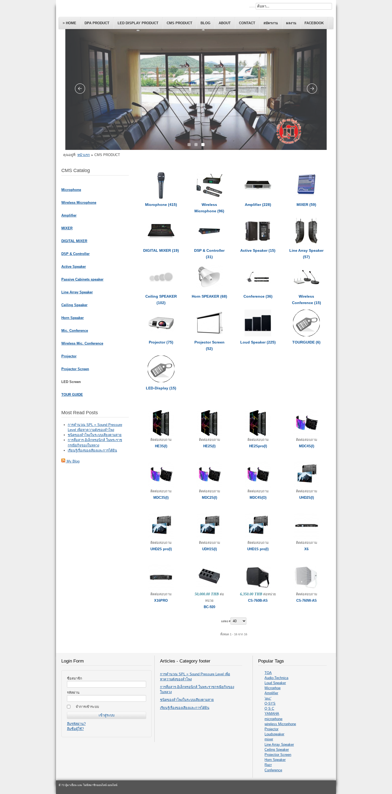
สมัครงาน (270, 23)
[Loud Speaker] (258, 335)
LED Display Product (138, 23)
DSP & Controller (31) (209, 253)
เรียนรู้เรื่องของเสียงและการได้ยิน (184, 708)
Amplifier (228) (258, 204)
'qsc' (268, 698)
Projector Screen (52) (209, 345)
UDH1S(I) (209, 549)
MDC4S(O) (258, 498)
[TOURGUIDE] (306, 335)
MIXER (67, 228)
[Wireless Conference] (306, 289)
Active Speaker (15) (257, 250)
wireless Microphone (280, 724)
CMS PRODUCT (179, 23)
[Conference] (258, 289)
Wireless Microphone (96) (209, 207)
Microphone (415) (161, 204)
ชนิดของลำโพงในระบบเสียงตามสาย (187, 700)
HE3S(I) (161, 446)
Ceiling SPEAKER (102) (161, 299)
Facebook (314, 23)
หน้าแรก (83, 155)
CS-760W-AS (306, 601)
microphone (273, 719)
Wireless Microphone (78, 203)
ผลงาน (291, 23)
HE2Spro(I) (258, 446)
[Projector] (161, 335)
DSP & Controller (75, 254)
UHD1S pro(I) (258, 549)
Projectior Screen (278, 755)
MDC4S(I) (306, 446)
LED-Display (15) (161, 388)
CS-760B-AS (258, 601)
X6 (306, 549)
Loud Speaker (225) (258, 342)
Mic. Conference (74, 331)
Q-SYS (270, 703)
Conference (273, 770)
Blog (205, 23)
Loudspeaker (274, 734)
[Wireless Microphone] (209, 197)
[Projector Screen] (209, 335)
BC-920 (209, 607)
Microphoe (273, 688)
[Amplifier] (258, 197)
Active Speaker (73, 267)
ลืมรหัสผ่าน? (76, 724)
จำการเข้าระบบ (87, 707)
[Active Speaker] (258, 243)
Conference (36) (258, 296)
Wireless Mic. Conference (82, 343)
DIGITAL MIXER (74, 241)
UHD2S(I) (306, 498)
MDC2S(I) (209, 498)
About (225, 23)
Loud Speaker (275, 683)
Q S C (269, 709)
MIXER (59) (306, 204)
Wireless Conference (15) (306, 299)
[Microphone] (161, 197)
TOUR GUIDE (72, 395)
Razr (268, 765)
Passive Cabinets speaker (82, 279)
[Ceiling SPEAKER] (161, 289)
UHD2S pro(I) (161, 549)
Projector (69, 356)
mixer (269, 739)
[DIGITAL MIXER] (161, 243)
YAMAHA (272, 714)
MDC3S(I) (161, 498)
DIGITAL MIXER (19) (161, 250)
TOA (268, 673)
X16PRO (161, 601)
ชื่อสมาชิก (74, 678)
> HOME (69, 23)
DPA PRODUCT (97, 23)
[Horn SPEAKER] (209, 289)
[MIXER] (306, 197)
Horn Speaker (72, 318)
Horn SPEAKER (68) (209, 296)
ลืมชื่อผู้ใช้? (75, 729)
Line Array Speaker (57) (306, 253)
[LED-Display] (161, 381)
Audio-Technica (276, 678)
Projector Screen (75, 369)
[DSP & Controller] (209, 243)
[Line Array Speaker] (306, 243)
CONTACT (247, 23)
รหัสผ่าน (73, 693)
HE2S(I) (209, 446)
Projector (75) (161, 342)
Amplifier (69, 215)
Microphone (71, 190)
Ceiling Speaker (74, 305)
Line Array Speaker (77, 292)
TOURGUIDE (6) (306, 342)
